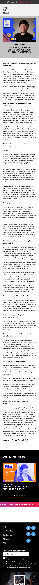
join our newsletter (14, 551)
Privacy (6, 539)
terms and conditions (19, 560)
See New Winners (25, 2)
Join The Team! (9, 531)
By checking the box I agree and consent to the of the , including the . (21, 562)
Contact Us (7, 535)
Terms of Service (20, 567)
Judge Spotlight (19, 44)
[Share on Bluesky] (26, 440)
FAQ (4, 527)
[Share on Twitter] (19, 440)
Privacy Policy (11, 562)
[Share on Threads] (23, 440)
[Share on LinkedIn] (15, 440)
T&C (4, 543)
